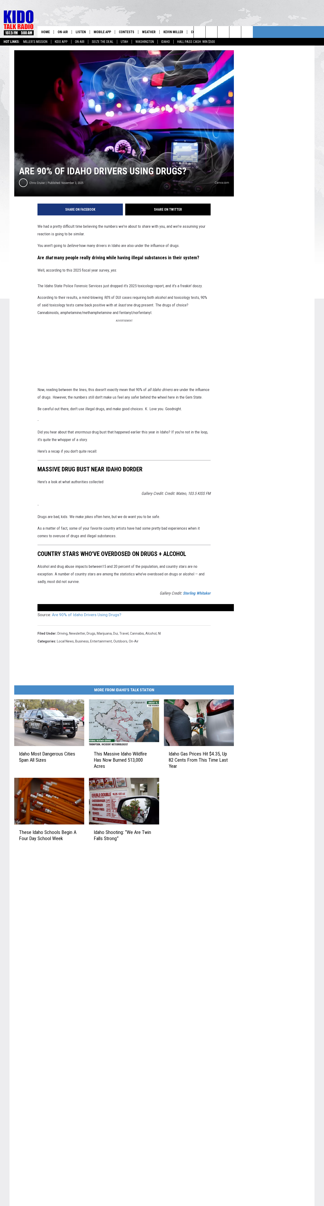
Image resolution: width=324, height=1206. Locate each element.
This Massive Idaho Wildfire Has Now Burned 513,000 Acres (120, 760)
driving (62, 633)
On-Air (79, 42)
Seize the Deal (102, 42)
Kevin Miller (173, 32)
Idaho (165, 42)
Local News (65, 641)
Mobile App (102, 32)
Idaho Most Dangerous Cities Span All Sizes (47, 757)
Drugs (91, 633)
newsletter (77, 633)
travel (124, 633)
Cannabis (137, 633)
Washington (144, 42)
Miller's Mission (35, 42)
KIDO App (61, 42)
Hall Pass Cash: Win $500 (196, 42)
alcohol (151, 633)
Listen (81, 32)
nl (159, 633)
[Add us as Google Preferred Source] (211, 32)
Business (82, 641)
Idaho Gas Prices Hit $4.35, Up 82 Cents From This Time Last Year (198, 760)
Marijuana (104, 633)
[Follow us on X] (235, 32)
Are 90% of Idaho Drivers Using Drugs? (86, 614)
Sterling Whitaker (197, 593)
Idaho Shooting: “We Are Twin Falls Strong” (122, 835)
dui (115, 633)
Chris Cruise (37, 183)
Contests (126, 32)
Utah (124, 42)
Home (45, 32)
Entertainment (101, 641)
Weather (149, 32)
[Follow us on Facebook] (223, 32)
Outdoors (120, 641)
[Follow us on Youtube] (247, 32)
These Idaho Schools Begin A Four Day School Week (47, 835)
